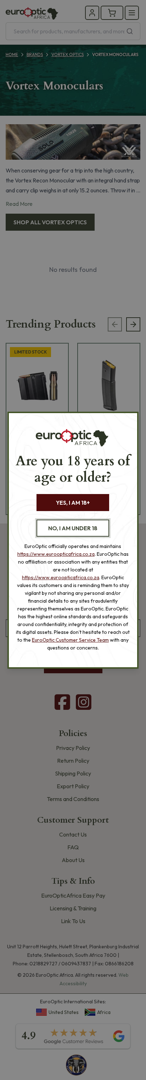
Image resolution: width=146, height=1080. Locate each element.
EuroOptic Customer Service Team (70, 640)
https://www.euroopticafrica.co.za (56, 554)
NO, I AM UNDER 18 (72, 528)
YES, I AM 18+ (73, 502)
